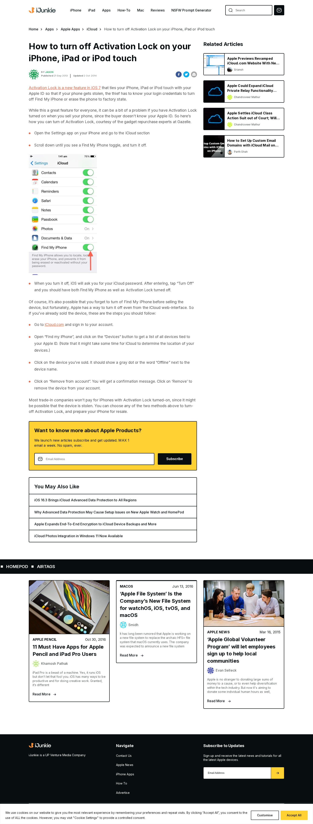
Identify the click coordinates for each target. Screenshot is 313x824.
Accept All (294, 815)
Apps (106, 10)
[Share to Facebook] (179, 74)
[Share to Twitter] (186, 74)
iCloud (92, 29)
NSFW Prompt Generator (191, 10)
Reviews (158, 10)
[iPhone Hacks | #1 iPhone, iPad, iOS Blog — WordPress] (42, 10)
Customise (265, 815)
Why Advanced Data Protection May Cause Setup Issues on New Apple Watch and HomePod (109, 512)
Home (33, 29)
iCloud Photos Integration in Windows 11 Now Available (78, 536)
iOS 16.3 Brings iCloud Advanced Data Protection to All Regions (85, 500)
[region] (156, 814)
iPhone (75, 10)
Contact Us (124, 755)
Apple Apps (70, 29)
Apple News (124, 765)
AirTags (25, 566)
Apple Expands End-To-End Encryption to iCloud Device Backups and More (95, 524)
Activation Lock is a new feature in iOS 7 (65, 87)
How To (121, 783)
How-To (124, 10)
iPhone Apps (125, 774)
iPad (91, 10)
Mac (140, 10)
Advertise (123, 792)
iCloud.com (54, 324)
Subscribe (174, 459)
